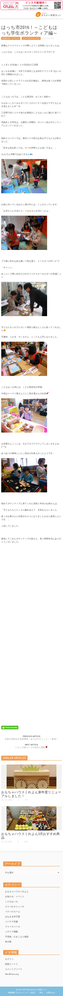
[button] (12, 13)
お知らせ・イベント (10, 38)
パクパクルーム (12, 911)
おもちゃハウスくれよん (17, 891)
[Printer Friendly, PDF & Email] (9, 727)
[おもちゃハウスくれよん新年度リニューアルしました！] (31, 776)
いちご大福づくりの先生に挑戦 (30, 747)
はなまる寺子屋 (12, 916)
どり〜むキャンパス (31, 38)
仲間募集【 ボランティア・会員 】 (22, 992)
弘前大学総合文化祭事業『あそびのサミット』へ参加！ (31, 739)
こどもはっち (11, 901)
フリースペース (12, 926)
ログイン (9, 959)
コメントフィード (13, 969)
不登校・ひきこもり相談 (17, 936)
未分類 (8, 941)
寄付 (41, 992)
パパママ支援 (11, 921)
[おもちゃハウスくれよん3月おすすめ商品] (31, 818)
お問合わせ (50, 992)
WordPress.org (12, 974)
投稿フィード (11, 964)
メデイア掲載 (11, 931)
